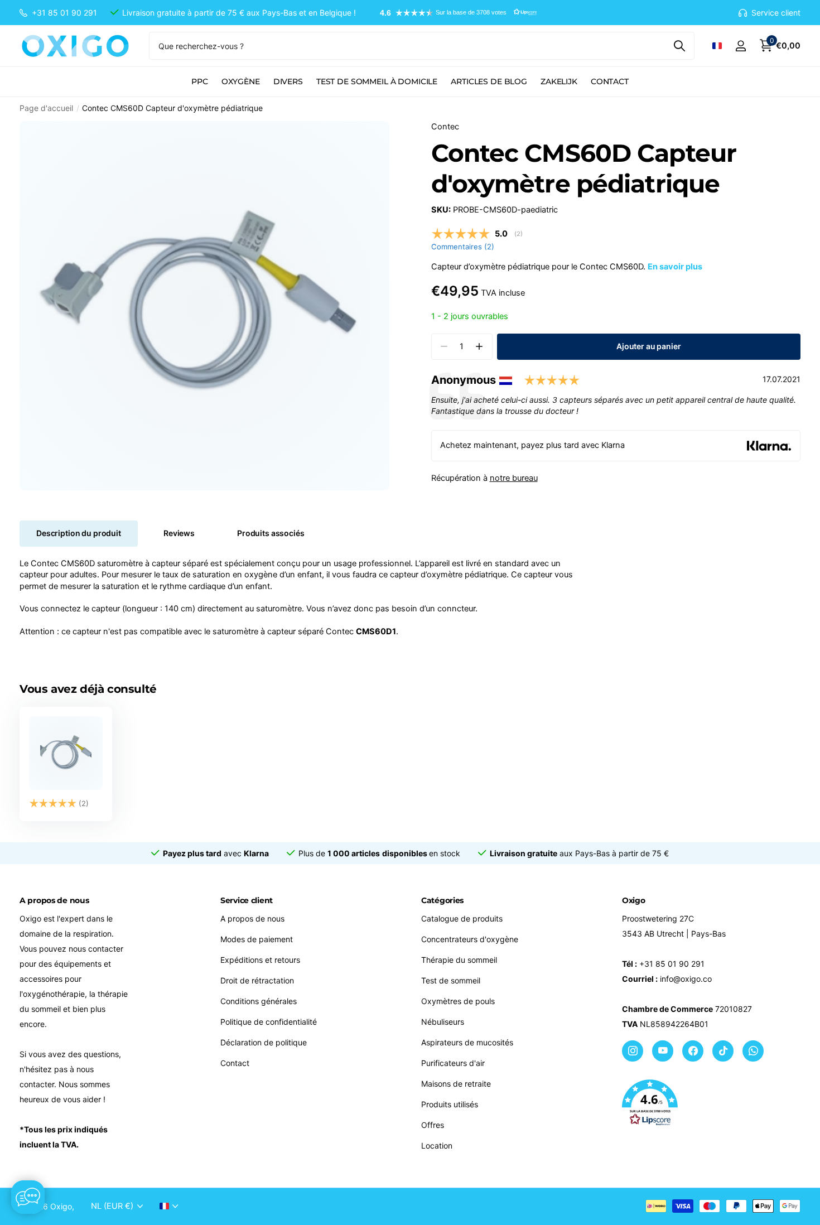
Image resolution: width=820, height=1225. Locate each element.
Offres (432, 1125)
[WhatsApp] (753, 1051)
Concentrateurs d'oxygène (469, 939)
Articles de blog (489, 81)
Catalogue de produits (462, 918)
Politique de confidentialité (268, 1021)
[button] (453, 12)
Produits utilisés (449, 1104)
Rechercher (679, 46)
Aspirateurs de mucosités (467, 1042)
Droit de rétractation (257, 980)
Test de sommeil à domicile (376, 81)
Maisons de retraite (456, 1083)
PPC (199, 81)
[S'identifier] (740, 46)
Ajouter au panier (648, 346)
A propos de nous (252, 918)
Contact (610, 81)
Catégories (442, 900)
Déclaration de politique (263, 1042)
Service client (246, 900)
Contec (445, 127)
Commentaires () (462, 246)
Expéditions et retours (260, 959)
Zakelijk (559, 81)
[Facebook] (692, 1051)
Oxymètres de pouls (458, 1001)
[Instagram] (632, 1051)
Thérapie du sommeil (459, 959)
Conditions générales (258, 1001)
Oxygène (240, 81)
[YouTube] (662, 1051)
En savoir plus (675, 267)
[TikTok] (723, 1051)
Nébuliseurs (442, 1021)
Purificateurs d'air (453, 1063)
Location (436, 1145)
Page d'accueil (46, 108)
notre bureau (514, 478)
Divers (288, 81)
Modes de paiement (256, 939)
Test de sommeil (450, 980)
